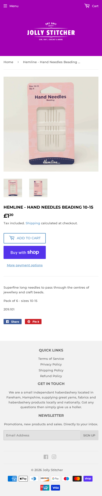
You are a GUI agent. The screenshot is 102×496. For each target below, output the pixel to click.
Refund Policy (51, 376)
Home (8, 62)
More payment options (25, 265)
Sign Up (89, 435)
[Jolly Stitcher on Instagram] (54, 457)
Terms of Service (51, 358)
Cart (94, 6)
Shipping (33, 223)
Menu (14, 6)
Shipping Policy (51, 370)
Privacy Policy (51, 364)
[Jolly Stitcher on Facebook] (45, 457)
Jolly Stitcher (53, 470)
